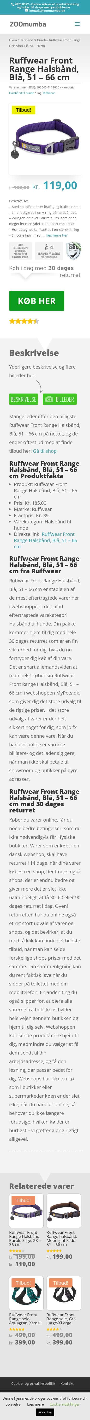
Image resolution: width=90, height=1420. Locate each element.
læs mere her (57, 235)
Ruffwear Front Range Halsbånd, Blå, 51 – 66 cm (45, 540)
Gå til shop (45, 451)
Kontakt (67, 1383)
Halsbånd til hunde (33, 40)
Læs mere (35, 1404)
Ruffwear (49, 93)
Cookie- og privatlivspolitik (33, 1383)
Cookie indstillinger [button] (65, 1404)
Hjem (13, 40)
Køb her (37, 301)
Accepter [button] (45, 1412)
